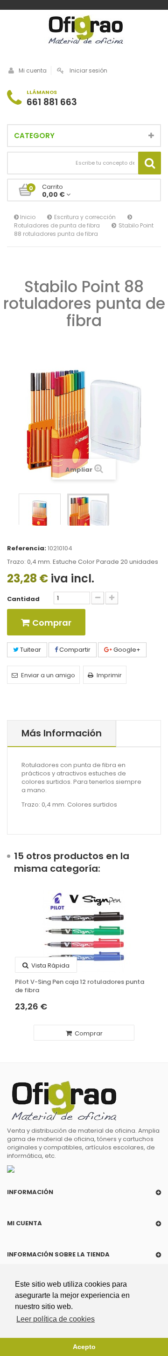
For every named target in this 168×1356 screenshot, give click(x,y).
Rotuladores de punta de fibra (57, 225)
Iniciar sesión (88, 70)
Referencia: (26, 548)
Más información (61, 733)
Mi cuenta (33, 70)
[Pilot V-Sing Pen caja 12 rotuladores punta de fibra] (84, 931)
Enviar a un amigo (48, 675)
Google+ (126, 649)
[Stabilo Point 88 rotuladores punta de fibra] (88, 514)
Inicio (27, 217)
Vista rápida (50, 965)
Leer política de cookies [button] (55, 1319)
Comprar (88, 1033)
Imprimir (109, 675)
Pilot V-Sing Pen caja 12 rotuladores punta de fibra (79, 986)
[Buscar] (149, 163)
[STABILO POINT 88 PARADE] (39, 514)
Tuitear (30, 649)
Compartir (74, 649)
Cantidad (23, 599)
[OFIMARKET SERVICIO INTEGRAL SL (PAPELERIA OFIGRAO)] (84, 30)
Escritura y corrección (85, 217)
